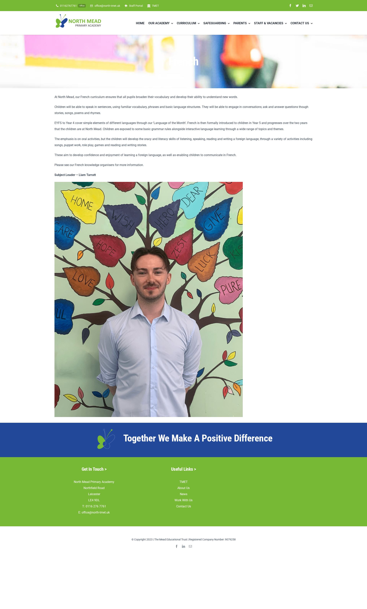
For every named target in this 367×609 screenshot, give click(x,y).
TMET (183, 482)
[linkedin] (304, 5)
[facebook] (290, 5)
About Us (183, 488)
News (183, 494)
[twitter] (297, 5)
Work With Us (183, 500)
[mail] (311, 5)
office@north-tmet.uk (96, 512)
